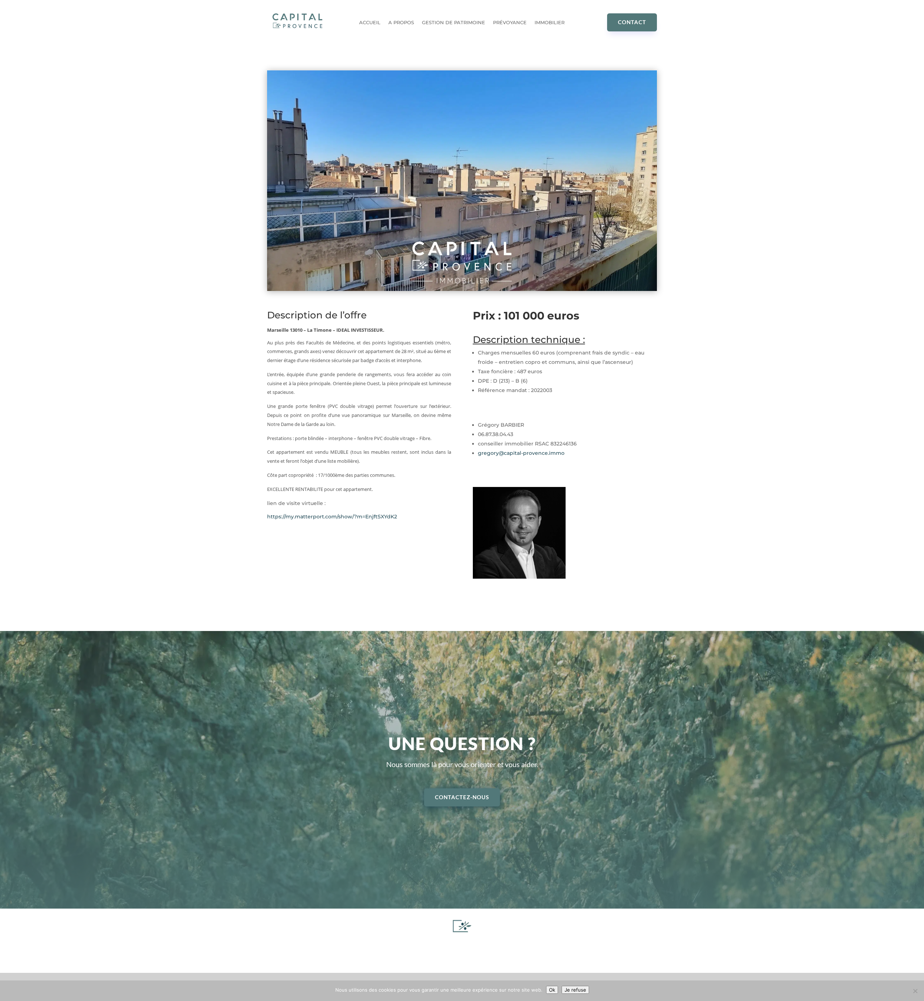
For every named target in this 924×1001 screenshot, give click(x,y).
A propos (401, 22)
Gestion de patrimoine (453, 22)
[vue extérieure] (462, 289)
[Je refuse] (915, 991)
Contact (632, 22)
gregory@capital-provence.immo (521, 453)
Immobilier (550, 22)
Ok (552, 990)
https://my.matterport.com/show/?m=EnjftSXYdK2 (332, 516)
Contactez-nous (462, 797)
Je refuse (575, 990)
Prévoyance (510, 22)
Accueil (369, 22)
